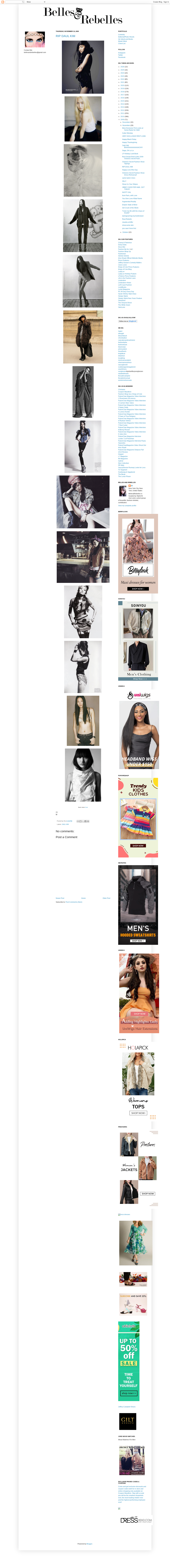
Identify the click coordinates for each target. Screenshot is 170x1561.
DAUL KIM (65, 824)
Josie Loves (122, 265)
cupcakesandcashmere (126, 340)
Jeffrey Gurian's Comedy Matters (130, 263)
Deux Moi (121, 247)
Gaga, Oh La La (128, 150)
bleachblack (122, 336)
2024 (123, 73)
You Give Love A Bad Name (132, 198)
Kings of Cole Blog (125, 269)
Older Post (106, 898)
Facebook (121, 57)
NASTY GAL (126, 192)
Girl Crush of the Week (130, 208)
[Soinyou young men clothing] (138, 680)
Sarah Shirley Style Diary (127, 294)
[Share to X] (83, 821)
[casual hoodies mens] (138, 944)
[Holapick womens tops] (138, 1121)
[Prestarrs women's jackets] (138, 1208)
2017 (123, 95)
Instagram (121, 53)
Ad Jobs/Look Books (125, 39)
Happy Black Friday (129, 139)
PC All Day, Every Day (126, 292)
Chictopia (121, 389)
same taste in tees (128, 178)
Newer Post (60, 898)
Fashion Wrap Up (124, 251)
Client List (121, 43)
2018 (123, 92)
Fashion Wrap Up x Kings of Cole (130, 394)
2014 (123, 104)
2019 (123, 88)
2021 (123, 82)
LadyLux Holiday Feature (127, 274)
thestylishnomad (124, 378)
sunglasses (122, 371)
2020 (123, 85)
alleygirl (121, 333)
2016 (123, 98)
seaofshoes (122, 369)
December (126, 122)
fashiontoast (122, 345)
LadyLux (121, 271)
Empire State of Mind (129, 205)
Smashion (122, 300)
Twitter (120, 55)
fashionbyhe (122, 342)
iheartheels (122, 351)
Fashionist (122, 254)
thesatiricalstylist (124, 376)
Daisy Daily (122, 245)
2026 (123, 67)
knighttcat (121, 353)
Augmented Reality (129, 202)
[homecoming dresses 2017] (124, 1214)
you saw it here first (129, 228)
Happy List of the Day (130, 170)
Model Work (122, 41)
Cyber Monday (127, 133)
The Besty (121, 474)
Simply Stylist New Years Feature (130, 298)
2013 (123, 107)
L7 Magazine (123, 456)
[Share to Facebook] (85, 821)
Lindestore (122, 280)
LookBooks (122, 287)
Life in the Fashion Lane (127, 278)
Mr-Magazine (123, 459)
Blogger (89, 1544)
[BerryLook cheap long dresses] (138, 593)
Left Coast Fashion (125, 285)
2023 (123, 76)
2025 (123, 70)
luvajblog (121, 358)
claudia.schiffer (127, 222)
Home (83, 898)
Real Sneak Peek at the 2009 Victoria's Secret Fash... (132, 158)
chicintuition (122, 338)
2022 (123, 79)
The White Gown (124, 305)
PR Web (121, 465)
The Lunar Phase (124, 476)
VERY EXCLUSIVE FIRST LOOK (134, 136)
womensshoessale (125, 380)
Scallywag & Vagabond (126, 472)
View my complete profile (127, 506)
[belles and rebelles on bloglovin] (127, 322)
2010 (123, 116)
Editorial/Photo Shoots (126, 37)
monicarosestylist (124, 360)
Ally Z (124, 181)
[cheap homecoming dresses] (119, 1509)
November (126, 125)
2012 (123, 110)
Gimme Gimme (123, 256)
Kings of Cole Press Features (128, 267)
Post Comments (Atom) (74, 902)
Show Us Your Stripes (130, 184)
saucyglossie (123, 365)
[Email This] (78, 821)
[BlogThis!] (80, 821)
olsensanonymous (124, 362)
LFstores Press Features (127, 276)
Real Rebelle (127, 219)
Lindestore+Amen (124, 283)
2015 (123, 101)
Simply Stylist (123, 296)
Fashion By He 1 (124, 249)
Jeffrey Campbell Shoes (126, 1407)
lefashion (121, 356)
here (86, 807)
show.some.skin (128, 225)
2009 (123, 120)
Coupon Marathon (124, 392)
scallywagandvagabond (126, 367)
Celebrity (121, 35)
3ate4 (120, 331)
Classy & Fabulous (125, 243)
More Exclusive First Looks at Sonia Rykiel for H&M (132, 129)
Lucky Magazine (124, 289)
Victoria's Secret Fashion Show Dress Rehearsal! (133, 174)
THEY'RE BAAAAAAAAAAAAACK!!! (132, 146)
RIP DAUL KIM (65, 36)
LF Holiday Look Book (130, 154)
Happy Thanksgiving (129, 142)
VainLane (121, 307)
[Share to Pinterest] (88, 821)
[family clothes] (138, 857)
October (125, 232)
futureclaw (122, 347)
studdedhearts (123, 374)
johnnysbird (122, 349)
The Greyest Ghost (125, 303)
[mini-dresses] (128, 1400)
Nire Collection (123, 463)
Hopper (121, 454)
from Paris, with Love (129, 195)
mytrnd (120, 461)
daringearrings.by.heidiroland (132, 216)
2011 (123, 113)
